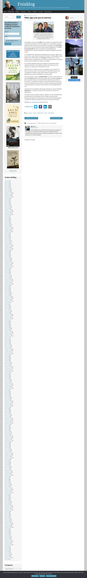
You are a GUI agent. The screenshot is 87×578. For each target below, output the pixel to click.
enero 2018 (7, 330)
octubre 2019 (7, 299)
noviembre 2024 (8, 211)
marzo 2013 (7, 414)
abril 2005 (7, 551)
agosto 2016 (7, 354)
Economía (23, 11)
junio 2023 (7, 236)
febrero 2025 (7, 207)
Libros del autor (47, 11)
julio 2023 (7, 234)
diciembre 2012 (8, 418)
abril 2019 (7, 308)
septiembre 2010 (8, 457)
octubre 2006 (7, 525)
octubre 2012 (7, 421)
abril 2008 (7, 499)
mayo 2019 (7, 307)
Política (17, 11)
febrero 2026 (7, 189)
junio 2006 (7, 531)
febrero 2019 (7, 311)
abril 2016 (7, 360)
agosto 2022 (7, 250)
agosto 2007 (7, 511)
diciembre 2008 (8, 488)
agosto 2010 (7, 459)
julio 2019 (7, 304)
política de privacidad (9, 42)
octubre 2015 (7, 369)
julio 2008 (7, 495)
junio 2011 (7, 444)
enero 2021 (7, 278)
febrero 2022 (7, 259)
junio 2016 (7, 357)
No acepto (42, 575)
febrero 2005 (7, 554)
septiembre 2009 (8, 475)
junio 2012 (7, 427)
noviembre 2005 (8, 541)
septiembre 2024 (8, 214)
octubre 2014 (7, 386)
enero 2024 (7, 225)
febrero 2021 (7, 276)
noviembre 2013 (8, 402)
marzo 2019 (7, 309)
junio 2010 (7, 462)
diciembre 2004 (8, 557)
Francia (34, 113)
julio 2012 (7, 425)
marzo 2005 (7, 553)
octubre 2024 (7, 212)
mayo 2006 (7, 533)
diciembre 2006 (8, 522)
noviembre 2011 (8, 437)
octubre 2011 (7, 438)
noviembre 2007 (8, 506)
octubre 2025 (7, 195)
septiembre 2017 (8, 335)
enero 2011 (7, 451)
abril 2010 (7, 464)
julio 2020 (7, 286)
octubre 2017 (7, 334)
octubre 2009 (7, 473)
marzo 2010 (7, 466)
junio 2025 (7, 201)
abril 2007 (7, 517)
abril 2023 (7, 238)
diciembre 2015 (8, 366)
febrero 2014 (7, 398)
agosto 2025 (7, 198)
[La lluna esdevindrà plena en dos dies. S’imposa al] (74, 48)
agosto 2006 (7, 528)
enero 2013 (7, 417)
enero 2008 (7, 504)
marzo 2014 (7, 396)
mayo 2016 (7, 359)
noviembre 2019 (8, 298)
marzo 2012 (7, 431)
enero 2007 (7, 521)
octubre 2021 (7, 265)
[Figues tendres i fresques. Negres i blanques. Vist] (74, 30)
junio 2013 (7, 409)
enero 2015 (7, 382)
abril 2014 (7, 395)
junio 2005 (7, 548)
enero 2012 (7, 434)
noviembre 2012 (8, 420)
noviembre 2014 (8, 385)
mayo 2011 (7, 446)
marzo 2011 (7, 449)
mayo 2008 (7, 498)
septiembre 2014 (8, 388)
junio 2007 (7, 514)
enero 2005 (7, 556)
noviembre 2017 (8, 333)
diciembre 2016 (8, 349)
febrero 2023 (7, 241)
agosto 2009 (7, 476)
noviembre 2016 (8, 350)
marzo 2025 (7, 205)
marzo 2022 (7, 257)
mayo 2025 (7, 202)
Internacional (11, 11)
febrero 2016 (7, 363)
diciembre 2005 (8, 540)
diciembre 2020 (8, 279)
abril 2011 (7, 447)
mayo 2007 (7, 515)
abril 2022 (7, 256)
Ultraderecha (51, 113)
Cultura (29, 11)
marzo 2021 (7, 275)
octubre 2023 (7, 230)
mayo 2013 (7, 411)
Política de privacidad (51, 575)
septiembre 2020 (8, 283)
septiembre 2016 (8, 353)
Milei (46, 113)
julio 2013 (7, 408)
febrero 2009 (7, 485)
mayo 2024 (7, 220)
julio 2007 (7, 512)
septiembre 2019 (8, 301)
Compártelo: (28, 106)
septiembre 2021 (8, 266)
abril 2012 (7, 430)
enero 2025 (7, 208)
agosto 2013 (7, 406)
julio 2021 (7, 269)
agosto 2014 (7, 389)
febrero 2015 (7, 380)
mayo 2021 (7, 272)
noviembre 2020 (8, 280)
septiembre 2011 (8, 440)
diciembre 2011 (8, 435)
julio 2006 (7, 530)
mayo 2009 (7, 480)
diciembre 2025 (8, 192)
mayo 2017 (7, 341)
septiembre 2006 (8, 527)
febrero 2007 (7, 520)
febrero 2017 (7, 346)
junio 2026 (7, 183)
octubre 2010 (7, 456)
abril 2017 (7, 343)
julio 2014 (7, 391)
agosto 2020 (7, 285)
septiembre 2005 (8, 544)
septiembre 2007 (8, 509)
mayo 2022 (7, 254)
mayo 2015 (7, 376)
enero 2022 (7, 260)
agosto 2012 (7, 424)
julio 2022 (7, 251)
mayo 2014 (7, 393)
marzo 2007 (7, 518)
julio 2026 (7, 182)
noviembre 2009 (8, 472)
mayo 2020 (7, 289)
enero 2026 (7, 191)
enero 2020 (7, 295)
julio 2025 (7, 199)
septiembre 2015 (8, 370)
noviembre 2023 (8, 228)
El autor (40, 11)
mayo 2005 (7, 550)
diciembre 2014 (8, 383)
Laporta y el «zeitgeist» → (56, 118)
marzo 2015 (7, 379)
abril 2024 (7, 221)
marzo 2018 (7, 327)
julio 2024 (7, 217)
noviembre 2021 (8, 263)
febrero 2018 (7, 328)
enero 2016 (7, 364)
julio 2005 (7, 547)
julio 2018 (7, 321)
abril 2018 (7, 325)
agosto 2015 (7, 372)
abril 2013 (7, 412)
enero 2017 (7, 347)
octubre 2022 (7, 247)
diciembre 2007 (8, 505)
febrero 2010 (7, 467)
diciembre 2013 (8, 401)
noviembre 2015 (8, 367)
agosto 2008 (7, 493)
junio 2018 (7, 322)
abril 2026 (7, 186)
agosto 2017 (7, 337)
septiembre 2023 (8, 231)
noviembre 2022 (8, 246)
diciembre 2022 (8, 244)
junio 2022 (7, 253)
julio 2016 (7, 356)
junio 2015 (7, 375)
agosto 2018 (7, 320)
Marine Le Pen (40, 113)
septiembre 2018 (8, 318)
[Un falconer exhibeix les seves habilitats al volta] (74, 66)
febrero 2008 (7, 502)
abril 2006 (7, 534)
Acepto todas (35, 575)
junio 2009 (7, 479)
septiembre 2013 (8, 405)
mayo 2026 (7, 185)
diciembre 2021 (8, 262)
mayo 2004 (7, 559)
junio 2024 (7, 218)
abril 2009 (7, 482)
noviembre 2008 (8, 489)
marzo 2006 (7, 535)
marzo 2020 (7, 292)
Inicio (5, 11)
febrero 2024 (7, 224)
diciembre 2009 (8, 470)
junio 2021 (7, 270)
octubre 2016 (7, 351)
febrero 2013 (7, 415)
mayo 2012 (7, 428)
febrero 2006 (7, 537)
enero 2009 (7, 486)
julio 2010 (7, 460)
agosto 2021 (7, 267)
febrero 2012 (7, 433)
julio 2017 (7, 338)
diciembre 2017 (8, 331)
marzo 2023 (7, 240)
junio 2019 (7, 305)
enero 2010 (7, 469)
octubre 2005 (7, 543)
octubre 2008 (7, 491)
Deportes (35, 11)
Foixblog (26, 4)
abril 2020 (7, 291)
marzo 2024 (7, 223)
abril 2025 (7, 204)
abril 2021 (7, 273)
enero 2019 (7, 312)
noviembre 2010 (8, 454)
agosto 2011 (7, 441)
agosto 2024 (7, 215)
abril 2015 (7, 377)
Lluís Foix (27, 19)
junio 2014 (7, 392)
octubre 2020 (7, 282)
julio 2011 (7, 443)
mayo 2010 (7, 463)
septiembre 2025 (8, 196)
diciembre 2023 (8, 227)
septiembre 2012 (8, 422)
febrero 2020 (7, 293)
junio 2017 (7, 340)
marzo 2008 (7, 501)
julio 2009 (7, 478)
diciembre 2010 (8, 453)
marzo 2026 (7, 188)
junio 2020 (7, 288)
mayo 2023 (7, 237)
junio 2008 (7, 496)
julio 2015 (7, 373)
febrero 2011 (7, 450)
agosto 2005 (7, 546)
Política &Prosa (12, 170)
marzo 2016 (7, 362)
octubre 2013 (7, 404)
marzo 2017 (7, 344)
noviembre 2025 (8, 194)
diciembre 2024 (8, 209)
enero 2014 (7, 399)
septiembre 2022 (8, 249)
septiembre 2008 (8, 492)
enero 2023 (7, 243)
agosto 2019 (7, 302)
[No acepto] (85, 574)
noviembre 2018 (8, 315)
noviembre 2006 (8, 524)
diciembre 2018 (8, 314)
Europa (30, 113)
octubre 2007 (7, 508)
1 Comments (38, 19)
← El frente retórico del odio (31, 118)
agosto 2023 (7, 233)
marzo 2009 (7, 483)
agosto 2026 (7, 180)
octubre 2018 (7, 317)
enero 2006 (7, 538)
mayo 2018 (7, 324)
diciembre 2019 (8, 296)
